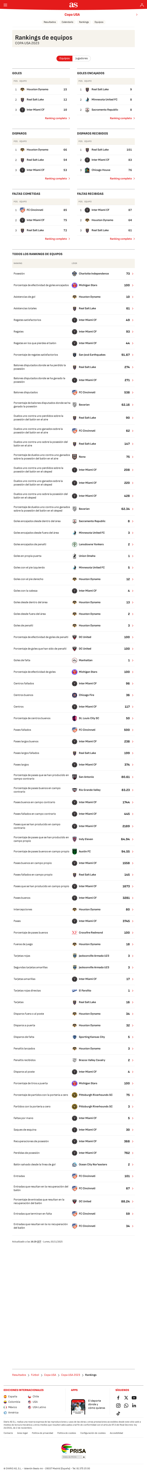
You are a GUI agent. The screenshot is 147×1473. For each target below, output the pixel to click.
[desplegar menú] (5, 4)
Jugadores (81, 58)
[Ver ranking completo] (130, 273)
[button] (73, 1457)
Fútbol (35, 1375)
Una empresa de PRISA (74, 1448)
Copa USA (72, 14)
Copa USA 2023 (70, 1375)
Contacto (8, 1433)
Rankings (84, 22)
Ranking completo (54, 119)
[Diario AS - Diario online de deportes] (73, 5)
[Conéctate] (142, 5)
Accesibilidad (116, 1433)
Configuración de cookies (93, 1433)
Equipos (99, 22)
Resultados (50, 22)
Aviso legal (22, 1433)
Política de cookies (66, 1433)
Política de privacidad (42, 1433)
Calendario (67, 22)
